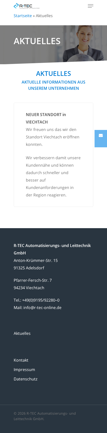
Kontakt (21, 360)
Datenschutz (25, 379)
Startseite (23, 15)
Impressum (24, 369)
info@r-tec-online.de (42, 307)
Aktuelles (22, 333)
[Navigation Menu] (90, 5)
